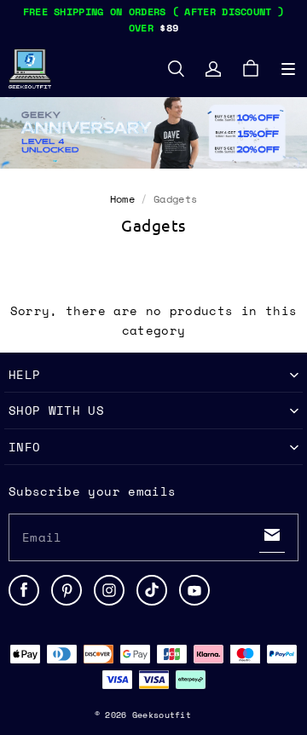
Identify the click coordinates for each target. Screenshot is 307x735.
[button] (288, 69)
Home (122, 199)
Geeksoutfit (161, 715)
